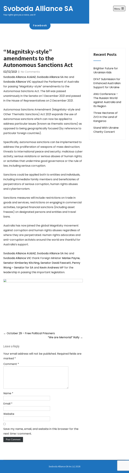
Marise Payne (71, 258)
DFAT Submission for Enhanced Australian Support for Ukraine (107, 83)
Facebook (40, 25)
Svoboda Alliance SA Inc (52, 77)
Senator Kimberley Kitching (21, 263)
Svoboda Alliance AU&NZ (19, 77)
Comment (11, 364)
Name (8, 393)
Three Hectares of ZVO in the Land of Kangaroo (105, 117)
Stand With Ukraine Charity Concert (106, 130)
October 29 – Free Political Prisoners (29, 333)
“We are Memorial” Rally (65, 337)
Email (7, 404)
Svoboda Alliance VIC (17, 82)
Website (8, 414)
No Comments (30, 72)
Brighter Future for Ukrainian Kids (105, 70)
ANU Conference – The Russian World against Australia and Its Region (107, 100)
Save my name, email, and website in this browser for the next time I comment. (40, 431)
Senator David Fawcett (55, 263)
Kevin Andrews (49, 267)
